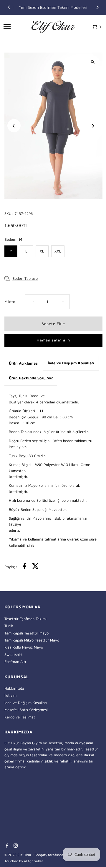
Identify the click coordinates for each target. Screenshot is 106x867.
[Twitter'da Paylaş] (35, 567)
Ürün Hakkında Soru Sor (31, 378)
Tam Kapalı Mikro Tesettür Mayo (31, 640)
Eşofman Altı (15, 661)
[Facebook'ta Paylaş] (24, 567)
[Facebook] (6, 846)
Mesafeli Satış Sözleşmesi (26, 710)
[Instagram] (15, 846)
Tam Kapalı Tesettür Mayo (26, 633)
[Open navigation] (15, 26)
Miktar (9, 301)
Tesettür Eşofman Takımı (25, 619)
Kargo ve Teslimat (19, 717)
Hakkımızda (14, 688)
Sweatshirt (13, 654)
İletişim (10, 695)
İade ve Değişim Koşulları (71, 363)
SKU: (8, 213)
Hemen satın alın (53, 340)
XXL (57, 251)
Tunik (8, 626)
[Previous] (9, 7)
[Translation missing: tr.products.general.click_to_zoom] (93, 62)
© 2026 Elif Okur (18, 855)
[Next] (97, 7)
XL (42, 251)
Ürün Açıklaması (24, 363)
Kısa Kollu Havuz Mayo (23, 647)
